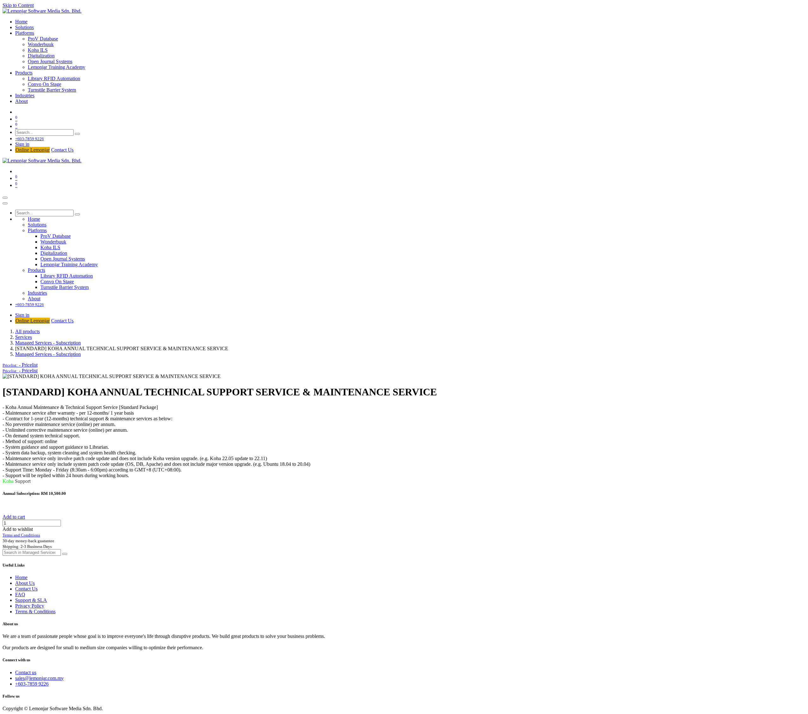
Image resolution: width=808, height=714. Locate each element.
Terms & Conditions (35, 611)
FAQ (20, 594)
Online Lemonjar (32, 150)
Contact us (25, 672)
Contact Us (62, 150)
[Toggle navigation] (5, 198)
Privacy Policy (29, 606)
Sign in (22, 144)
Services (23, 337)
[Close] (5, 203)
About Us (25, 583)
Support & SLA (31, 600)
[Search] (77, 134)
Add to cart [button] (14, 516)
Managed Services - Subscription (48, 342)
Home (21, 577)
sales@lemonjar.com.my (39, 678)
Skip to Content (18, 5)
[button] (20, 365)
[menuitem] (21, 21)
